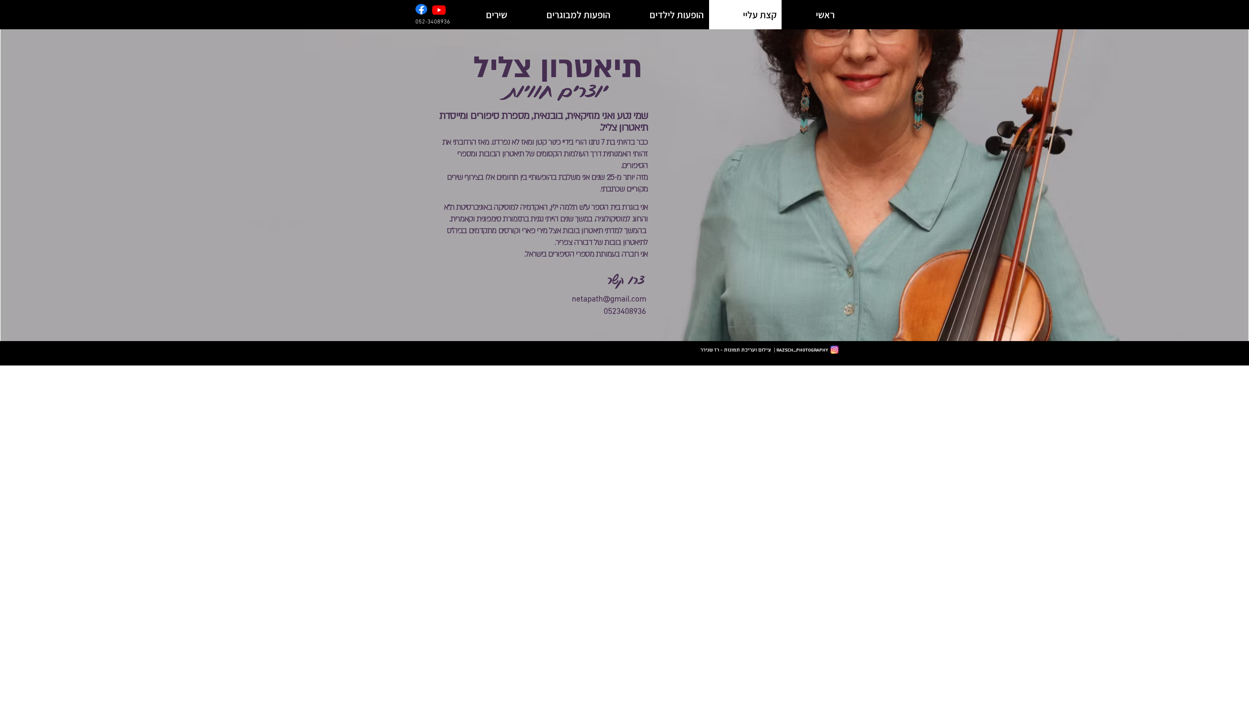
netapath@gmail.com (609, 299)
